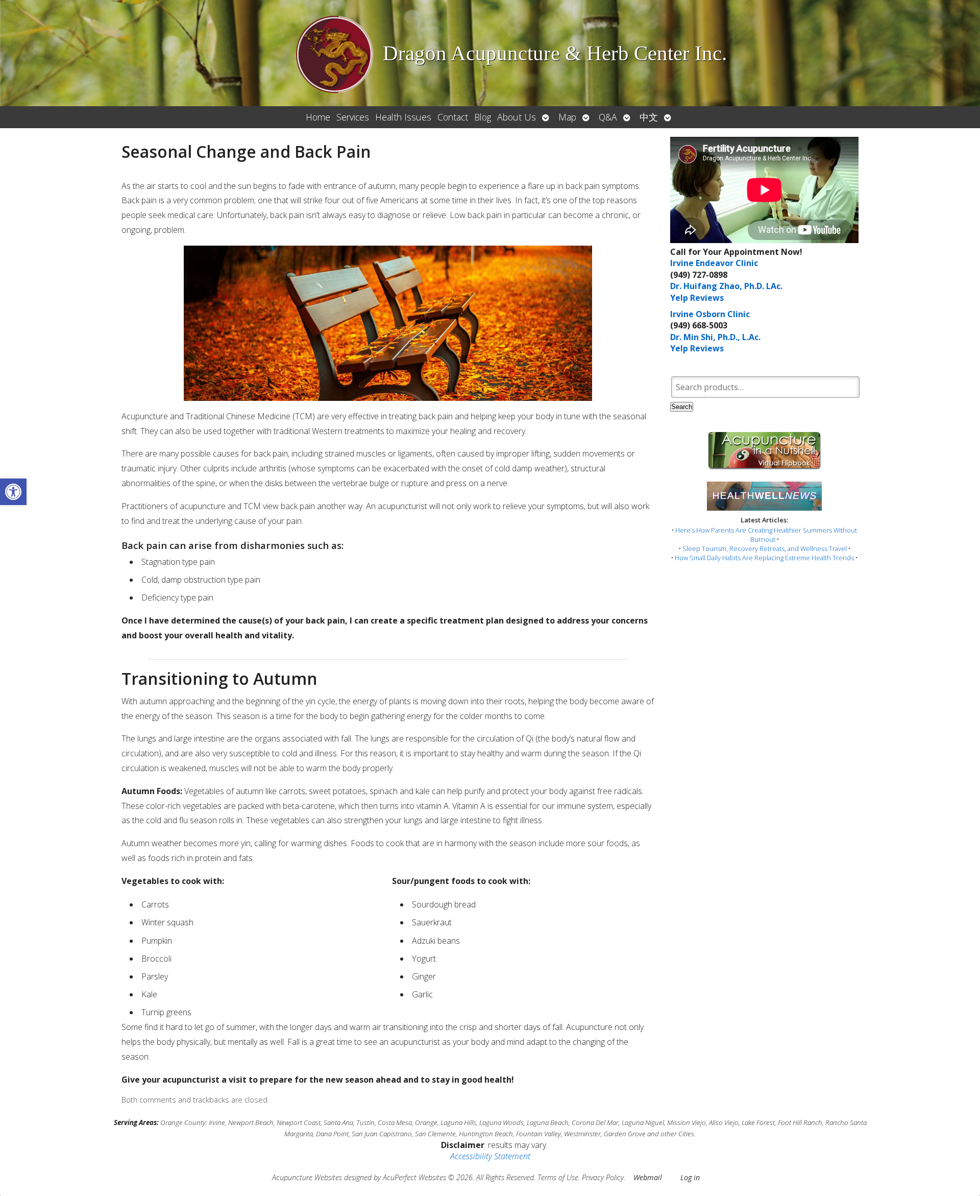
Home (318, 117)
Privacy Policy (603, 1177)
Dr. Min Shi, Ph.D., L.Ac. (715, 337)
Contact (452, 117)
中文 (649, 117)
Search (681, 407)
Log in (690, 1177)
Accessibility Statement (490, 1156)
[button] (13, 492)
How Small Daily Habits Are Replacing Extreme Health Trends (764, 557)
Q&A (608, 117)
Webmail (647, 1177)
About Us (516, 117)
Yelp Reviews (697, 297)
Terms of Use (557, 1177)
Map (567, 117)
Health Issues (403, 117)
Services (352, 117)
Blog (482, 117)
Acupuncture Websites (307, 1177)
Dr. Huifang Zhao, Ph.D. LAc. (726, 286)
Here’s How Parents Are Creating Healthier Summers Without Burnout (766, 534)
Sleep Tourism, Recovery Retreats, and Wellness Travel (764, 548)
